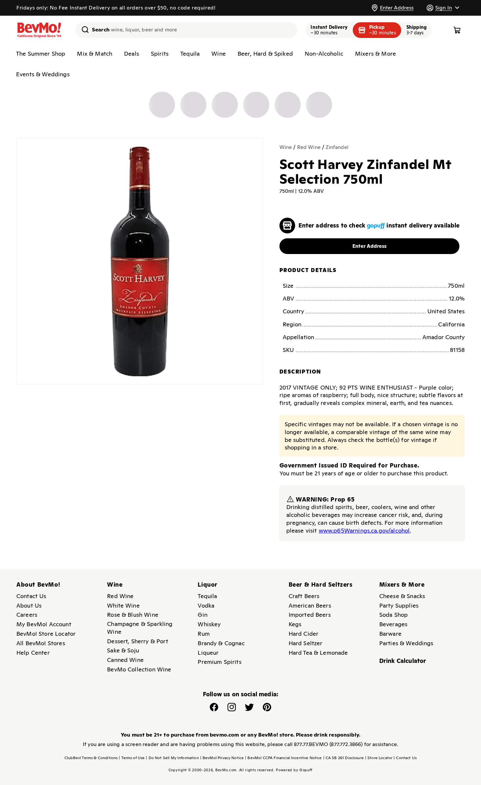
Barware (390, 633)
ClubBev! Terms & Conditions (90, 757)
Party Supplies (399, 605)
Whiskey (209, 624)
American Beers (310, 605)
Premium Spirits (219, 662)
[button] (443, 7)
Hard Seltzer (306, 643)
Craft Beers (304, 596)
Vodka (206, 605)
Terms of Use (132, 757)
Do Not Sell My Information (172, 757)
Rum (203, 633)
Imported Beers (310, 614)
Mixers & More (375, 53)
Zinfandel (337, 147)
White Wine (123, 605)
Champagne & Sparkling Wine (139, 627)
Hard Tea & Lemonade (318, 652)
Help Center (33, 652)
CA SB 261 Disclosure (343, 757)
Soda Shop (393, 614)
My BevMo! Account (43, 624)
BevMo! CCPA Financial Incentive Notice (283, 757)
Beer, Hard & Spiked (265, 53)
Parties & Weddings (406, 643)
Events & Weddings (43, 74)
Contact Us (31, 596)
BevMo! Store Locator (46, 633)
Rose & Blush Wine (132, 614)
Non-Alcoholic (324, 53)
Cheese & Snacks (402, 596)
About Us (29, 605)
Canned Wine (125, 660)
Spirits (160, 53)
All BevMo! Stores (40, 643)
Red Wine (309, 147)
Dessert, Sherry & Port (137, 641)
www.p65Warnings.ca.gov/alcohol (364, 530)
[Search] (83, 29)
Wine (218, 53)
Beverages (393, 624)
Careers (26, 614)
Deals (131, 53)
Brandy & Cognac (221, 643)
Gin (202, 614)
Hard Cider (304, 633)
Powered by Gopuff (294, 770)
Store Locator (378, 757)
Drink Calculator (402, 661)
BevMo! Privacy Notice (222, 757)
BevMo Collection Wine (139, 669)
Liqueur (208, 652)
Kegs (295, 624)
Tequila (190, 53)
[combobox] (186, 30)
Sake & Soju (123, 650)
